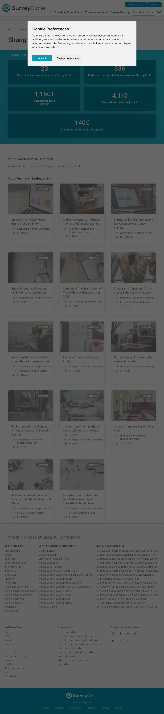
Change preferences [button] (68, 58)
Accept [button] (42, 58)
